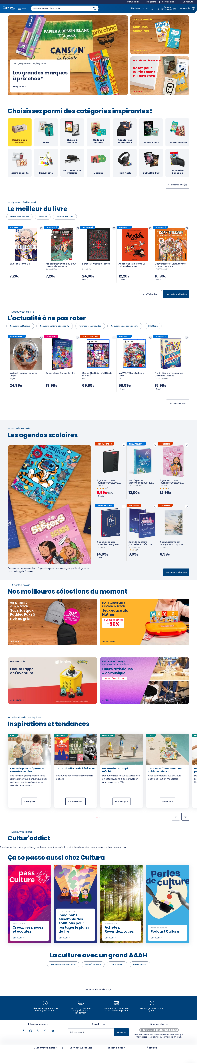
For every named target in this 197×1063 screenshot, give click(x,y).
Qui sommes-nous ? (45, 1047)
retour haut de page (100, 989)
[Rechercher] (94, 8)
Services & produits (81, 1047)
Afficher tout (152, 294)
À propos (152, 1047)
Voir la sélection (75, 801)
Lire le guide (29, 801)
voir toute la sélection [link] (176, 294)
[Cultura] (8, 8)
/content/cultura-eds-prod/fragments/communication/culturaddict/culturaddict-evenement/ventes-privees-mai (63, 847)
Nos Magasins (139, 964)
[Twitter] (38, 1030)
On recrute (188, 1)
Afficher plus (179, 184)
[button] (185, 817)
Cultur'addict (133, 1)
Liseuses (43, 216)
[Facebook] (23, 1030)
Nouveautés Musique (20, 326)
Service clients (169, 1)
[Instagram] (30, 1030)
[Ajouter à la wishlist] (41, 228)
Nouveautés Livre (65, 216)
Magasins (151, 1)
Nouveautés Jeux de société (125, 326)
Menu (24, 8)
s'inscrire (121, 1032)
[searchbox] (64, 8)
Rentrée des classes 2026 (63, 964)
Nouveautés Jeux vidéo (90, 326)
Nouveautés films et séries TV (54, 326)
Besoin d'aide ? (116, 1047)
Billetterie (153, 326)
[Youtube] (52, 1030)
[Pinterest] (45, 1030)
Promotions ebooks (19, 216)
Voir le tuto (167, 801)
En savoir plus (121, 801)
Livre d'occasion (93, 964)
